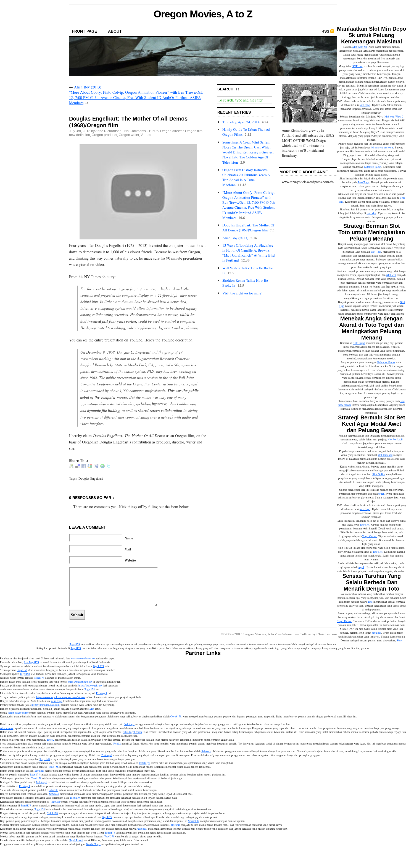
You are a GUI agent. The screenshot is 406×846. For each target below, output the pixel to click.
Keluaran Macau (386, 362)
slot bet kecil (395, 439)
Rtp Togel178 (31, 662)
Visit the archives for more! (242, 293)
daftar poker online (18, 712)
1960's (154, 131)
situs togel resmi (132, 732)
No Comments (135, 131)
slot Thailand (385, 455)
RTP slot (357, 66)
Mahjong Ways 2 (393, 116)
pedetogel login (372, 167)
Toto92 (50, 739)
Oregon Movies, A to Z (203, 14)
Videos (146, 135)
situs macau (6, 728)
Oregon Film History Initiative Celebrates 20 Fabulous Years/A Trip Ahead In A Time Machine (246, 177)
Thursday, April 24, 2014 (241, 121)
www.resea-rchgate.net (83, 658)
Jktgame (175, 825)
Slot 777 (391, 275)
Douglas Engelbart (90, 478)
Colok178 (175, 716)
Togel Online (369, 536)
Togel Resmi (76, 840)
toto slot (371, 213)
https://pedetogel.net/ (90, 685)
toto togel (365, 105)
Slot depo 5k (359, 47)
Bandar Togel (93, 844)
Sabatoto (206, 751)
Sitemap (288, 633)
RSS (325, 31)
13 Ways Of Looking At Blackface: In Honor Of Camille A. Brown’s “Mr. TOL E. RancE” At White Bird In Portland (248, 253)
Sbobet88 (193, 821)
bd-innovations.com (382, 147)
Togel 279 (98, 666)
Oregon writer (129, 135)
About (115, 31)
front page (84, 31)
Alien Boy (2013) (87, 87)
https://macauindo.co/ (80, 681)
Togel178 (76, 648)
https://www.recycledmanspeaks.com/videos (60, 697)
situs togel (56, 701)
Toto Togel (364, 182)
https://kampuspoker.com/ (45, 705)
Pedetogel (101, 693)
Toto (370, 602)
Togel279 (75, 798)
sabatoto (376, 632)
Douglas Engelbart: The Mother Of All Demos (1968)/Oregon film (248, 228)
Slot (91, 709)
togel (381, 493)
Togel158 (22, 670)
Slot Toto (376, 252)
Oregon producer (104, 135)
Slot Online (378, 474)
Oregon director (171, 131)
